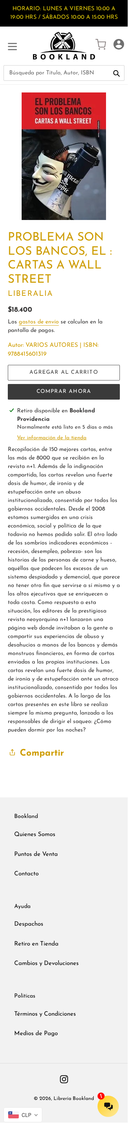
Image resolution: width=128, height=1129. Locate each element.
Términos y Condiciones (45, 1014)
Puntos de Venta (36, 854)
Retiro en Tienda (36, 944)
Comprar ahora (64, 391)
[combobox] (64, 73)
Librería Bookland (74, 1098)
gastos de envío (39, 322)
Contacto (26, 874)
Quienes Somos (34, 834)
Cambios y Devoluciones (46, 963)
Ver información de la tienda (52, 438)
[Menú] (12, 46)
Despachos (28, 924)
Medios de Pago (36, 1034)
